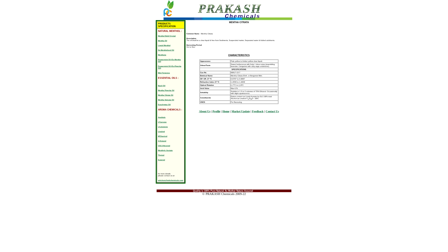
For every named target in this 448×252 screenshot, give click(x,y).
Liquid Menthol (164, 45)
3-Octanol (162, 141)
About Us (204, 111)
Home (225, 111)
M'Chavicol (162, 136)
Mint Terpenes (164, 73)
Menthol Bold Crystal (167, 36)
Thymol (161, 155)
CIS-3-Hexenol (164, 146)
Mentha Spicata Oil (166, 100)
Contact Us (272, 111)
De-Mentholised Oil (166, 50)
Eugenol (161, 160)
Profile (216, 111)
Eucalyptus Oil (164, 105)
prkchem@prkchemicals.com (170, 180)
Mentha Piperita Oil (166, 90)
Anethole (162, 117)
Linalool (161, 131)
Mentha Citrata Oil (165, 95)
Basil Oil (161, 86)
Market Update (241, 111)
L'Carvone (162, 122)
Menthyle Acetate (165, 150)
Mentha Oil (162, 41)
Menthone (162, 55)
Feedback (258, 111)
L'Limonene (163, 127)
